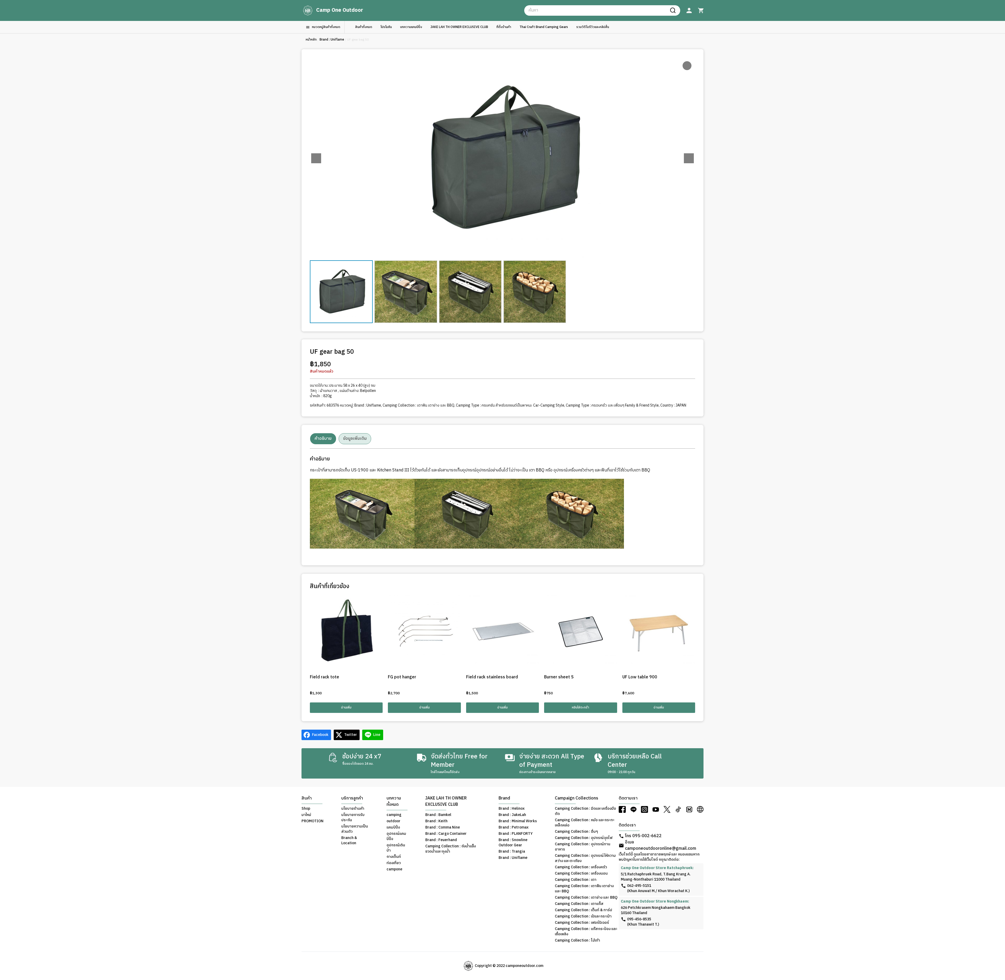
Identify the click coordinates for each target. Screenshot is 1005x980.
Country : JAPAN (673, 405)
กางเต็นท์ (394, 856)
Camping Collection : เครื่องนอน (581, 873)
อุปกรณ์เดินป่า (396, 848)
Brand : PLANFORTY (516, 833)
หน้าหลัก (311, 39)
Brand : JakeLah (512, 815)
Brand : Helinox (511, 808)
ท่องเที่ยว (394, 863)
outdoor (393, 821)
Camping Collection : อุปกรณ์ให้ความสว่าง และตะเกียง (585, 858)
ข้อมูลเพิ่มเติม (355, 438)
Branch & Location (349, 840)
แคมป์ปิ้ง (393, 827)
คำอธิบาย (323, 438)
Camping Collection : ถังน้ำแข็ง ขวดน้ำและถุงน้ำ (450, 849)
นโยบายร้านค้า (352, 808)
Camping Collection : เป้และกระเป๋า (583, 916)
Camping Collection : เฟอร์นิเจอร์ (582, 922)
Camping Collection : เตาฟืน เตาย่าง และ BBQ (418, 405)
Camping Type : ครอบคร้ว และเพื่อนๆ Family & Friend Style (612, 405)
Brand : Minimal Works (518, 821)
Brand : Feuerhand (441, 840)
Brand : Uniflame (332, 39)
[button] (689, 158)
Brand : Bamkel (438, 815)
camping (394, 815)
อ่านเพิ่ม (346, 707)
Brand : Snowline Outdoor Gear (513, 842)
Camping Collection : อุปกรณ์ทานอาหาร (582, 847)
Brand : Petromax (513, 827)
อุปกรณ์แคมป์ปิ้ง (396, 836)
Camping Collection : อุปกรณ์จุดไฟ (583, 838)
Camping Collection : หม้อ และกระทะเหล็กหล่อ (585, 823)
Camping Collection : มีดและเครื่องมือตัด (585, 811)
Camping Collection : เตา (575, 879)
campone (394, 869)
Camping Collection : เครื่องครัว (581, 867)
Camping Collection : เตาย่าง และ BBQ (586, 897)
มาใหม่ (306, 815)
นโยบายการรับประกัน (353, 817)
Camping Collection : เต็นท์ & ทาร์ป (583, 910)
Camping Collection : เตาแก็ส (579, 903)
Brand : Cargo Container (446, 833)
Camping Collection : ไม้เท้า (577, 940)
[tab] (323, 438)
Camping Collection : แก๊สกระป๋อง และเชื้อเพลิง (586, 931)
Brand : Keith (436, 821)
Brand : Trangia (512, 851)
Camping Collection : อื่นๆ (576, 831)
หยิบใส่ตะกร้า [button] (580, 707)
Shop (306, 808)
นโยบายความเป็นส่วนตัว (354, 829)
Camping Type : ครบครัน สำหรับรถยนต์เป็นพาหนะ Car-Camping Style (510, 405)
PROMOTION (312, 821)
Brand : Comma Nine (442, 827)
